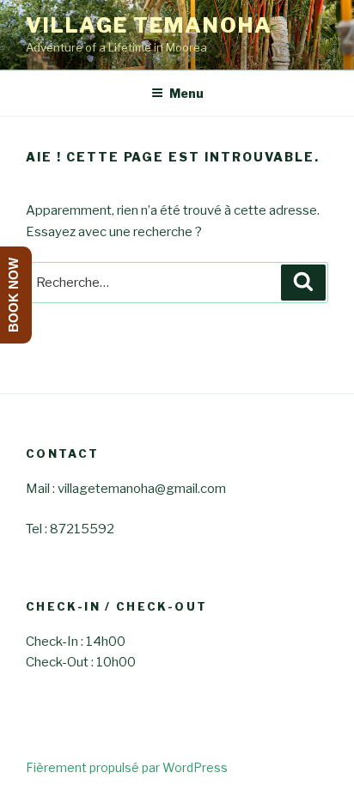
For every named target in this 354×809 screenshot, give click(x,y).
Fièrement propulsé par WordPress (127, 767)
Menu (186, 93)
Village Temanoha (149, 25)
